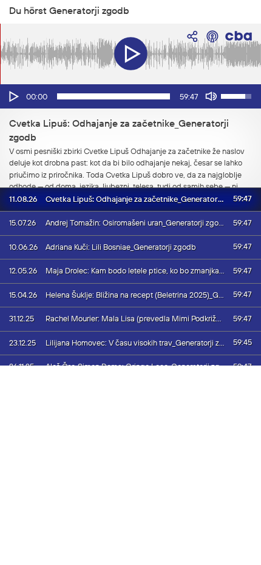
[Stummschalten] (211, 96)
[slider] (113, 96)
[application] (130, 96)
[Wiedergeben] (13, 96)
